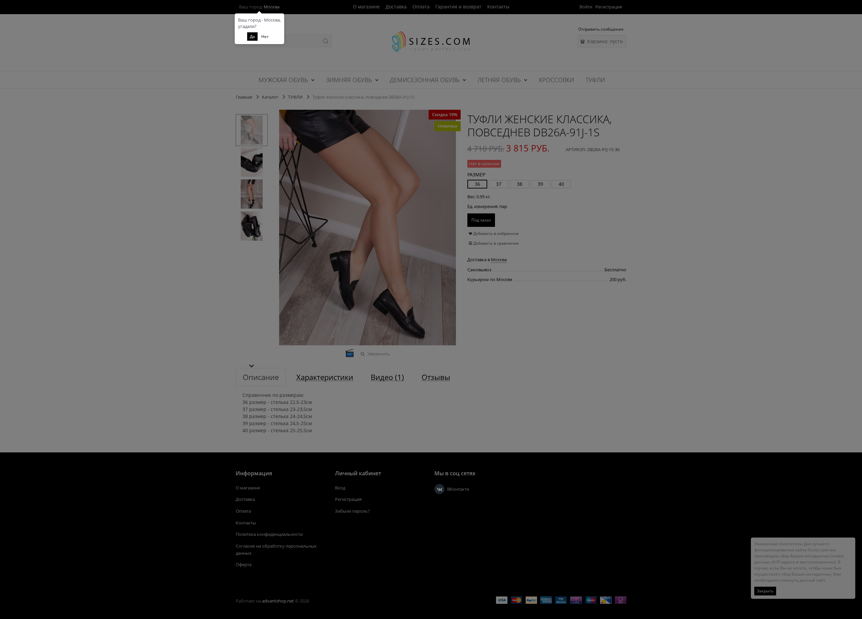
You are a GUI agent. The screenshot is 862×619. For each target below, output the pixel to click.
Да (252, 36)
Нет (265, 36)
